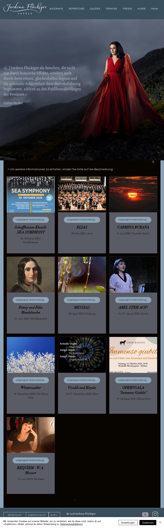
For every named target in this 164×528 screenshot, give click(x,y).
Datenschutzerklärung (71, 524)
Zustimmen (148, 522)
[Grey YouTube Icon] (145, 515)
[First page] (55, 500)
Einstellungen (128, 522)
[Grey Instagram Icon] (155, 515)
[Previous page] (62, 500)
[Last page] (109, 500)
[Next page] (102, 500)
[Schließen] (160, 522)
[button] (153, 162)
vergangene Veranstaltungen (31, 220)
